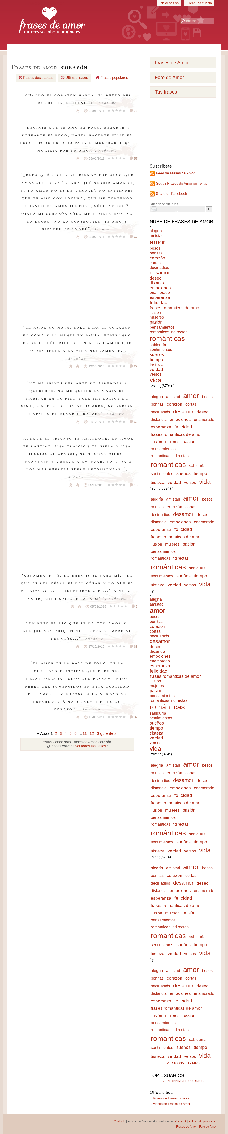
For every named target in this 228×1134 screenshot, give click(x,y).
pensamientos (162, 327)
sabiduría (158, 345)
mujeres (157, 317)
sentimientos (161, 349)
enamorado (160, 292)
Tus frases (166, 92)
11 (85, 733)
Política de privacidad (202, 1121)
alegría (156, 231)
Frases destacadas (38, 78)
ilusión (155, 312)
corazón (157, 258)
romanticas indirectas (168, 332)
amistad (157, 235)
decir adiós (159, 267)
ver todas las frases (90, 746)
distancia (157, 283)
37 (135, 717)
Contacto (119, 1121)
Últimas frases (76, 78)
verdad (156, 369)
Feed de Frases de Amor (175, 173)
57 (135, 158)
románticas (167, 338)
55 (135, 422)
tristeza (156, 364)
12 (92, 733)
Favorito (67, 111)
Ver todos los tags (183, 1063)
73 (135, 111)
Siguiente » (107, 733)
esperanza (160, 297)
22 (135, 366)
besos (155, 248)
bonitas (156, 253)
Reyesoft (180, 1121)
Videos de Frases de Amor (171, 1103)
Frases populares (114, 78)
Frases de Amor (172, 63)
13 (135, 485)
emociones (160, 287)
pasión (156, 322)
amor (157, 242)
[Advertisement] (114, 48)
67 (135, 237)
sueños (157, 354)
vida (155, 380)
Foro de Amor (169, 77)
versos (155, 374)
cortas (155, 262)
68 (135, 646)
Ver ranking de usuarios (183, 1081)
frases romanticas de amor (175, 307)
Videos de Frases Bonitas (171, 1098)
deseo (156, 278)
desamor (160, 273)
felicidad (158, 302)
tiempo (156, 359)
